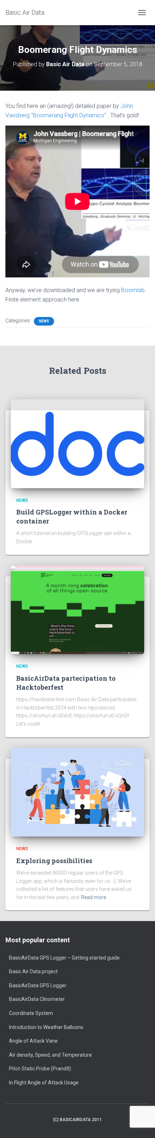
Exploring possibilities (54, 860)
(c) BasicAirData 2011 (77, 1119)
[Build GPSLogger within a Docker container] (77, 443)
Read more (93, 897)
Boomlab (133, 290)
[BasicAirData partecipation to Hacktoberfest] (77, 609)
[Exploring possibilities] (77, 792)
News (44, 321)
